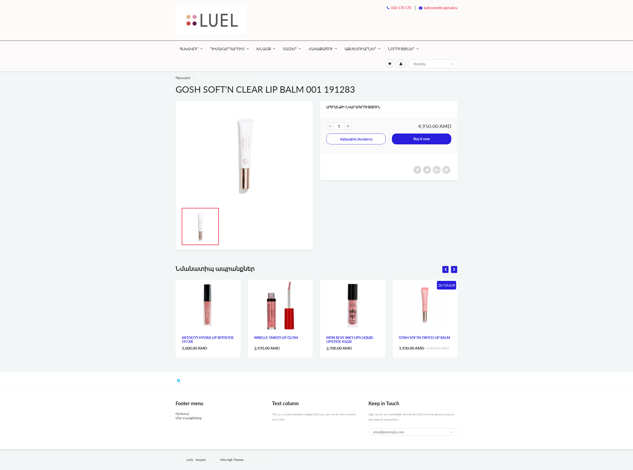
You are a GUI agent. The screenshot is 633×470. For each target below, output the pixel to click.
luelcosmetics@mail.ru (440, 8)
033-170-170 (401, 8)
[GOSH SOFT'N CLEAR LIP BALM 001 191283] (244, 155)
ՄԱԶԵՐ (290, 48)
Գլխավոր (183, 78)
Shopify (201, 460)
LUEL (189, 460)
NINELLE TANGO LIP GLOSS (276, 338)
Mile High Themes (232, 460)
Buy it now (421, 139)
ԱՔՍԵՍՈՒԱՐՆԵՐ (360, 48)
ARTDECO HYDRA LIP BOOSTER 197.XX (207, 340)
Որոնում (182, 414)
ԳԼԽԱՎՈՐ (189, 48)
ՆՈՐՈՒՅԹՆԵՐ (401, 48)
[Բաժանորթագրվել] (451, 432)
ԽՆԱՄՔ (263, 48)
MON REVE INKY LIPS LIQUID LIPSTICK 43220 (349, 340)
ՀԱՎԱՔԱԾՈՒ (321, 48)
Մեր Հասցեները (189, 418)
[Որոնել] (452, 64)
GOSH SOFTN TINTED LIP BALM (424, 338)
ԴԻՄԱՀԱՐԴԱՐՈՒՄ (227, 48)
